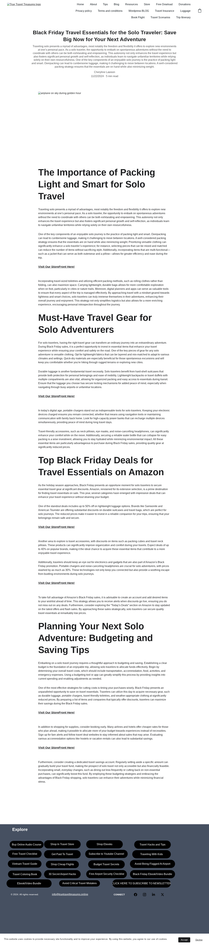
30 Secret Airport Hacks (62, 874)
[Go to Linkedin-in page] (155, 894)
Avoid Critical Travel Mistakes (79, 883)
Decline (198, 940)
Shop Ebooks (104, 844)
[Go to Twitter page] (162, 894)
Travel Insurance (164, 10)
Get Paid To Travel (62, 854)
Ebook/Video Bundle (29, 883)
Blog (116, 4)
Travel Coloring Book (25, 874)
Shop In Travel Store (62, 844)
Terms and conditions (110, 10)
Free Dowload (164, 4)
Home (80, 4)
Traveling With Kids (151, 854)
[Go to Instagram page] (146, 894)
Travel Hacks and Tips (152, 844)
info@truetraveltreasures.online (70, 894)
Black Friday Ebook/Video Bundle (152, 874)
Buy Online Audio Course (26, 844)
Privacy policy (84, 10)
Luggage (185, 10)
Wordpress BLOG (139, 10)
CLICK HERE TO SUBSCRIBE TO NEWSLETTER (141, 883)
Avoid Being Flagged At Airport (152, 863)
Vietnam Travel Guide (24, 863)
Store (147, 4)
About (93, 4)
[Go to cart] (200, 10)
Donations (185, 4)
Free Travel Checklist (24, 853)
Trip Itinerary (183, 17)
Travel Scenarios (160, 17)
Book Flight (138, 17)
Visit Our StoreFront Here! (56, 266)
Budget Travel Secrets (106, 864)
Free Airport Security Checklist (106, 874)
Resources (131, 4)
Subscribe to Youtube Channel (106, 853)
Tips (105, 4)
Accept (184, 940)
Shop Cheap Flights (62, 864)
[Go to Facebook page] (137, 894)
